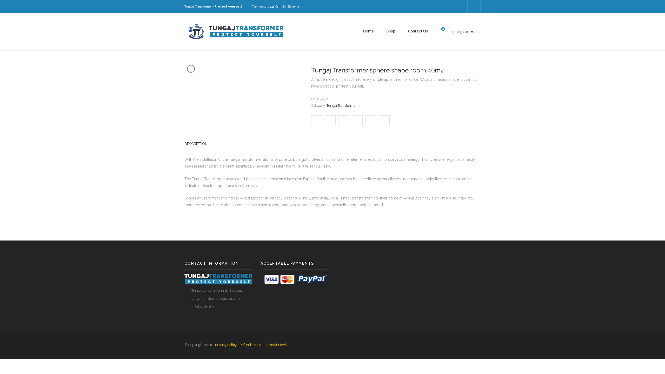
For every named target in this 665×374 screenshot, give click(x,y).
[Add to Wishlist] (191, 69)
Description (196, 144)
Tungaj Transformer (342, 106)
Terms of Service (276, 345)
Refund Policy (250, 345)
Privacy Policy (226, 345)
